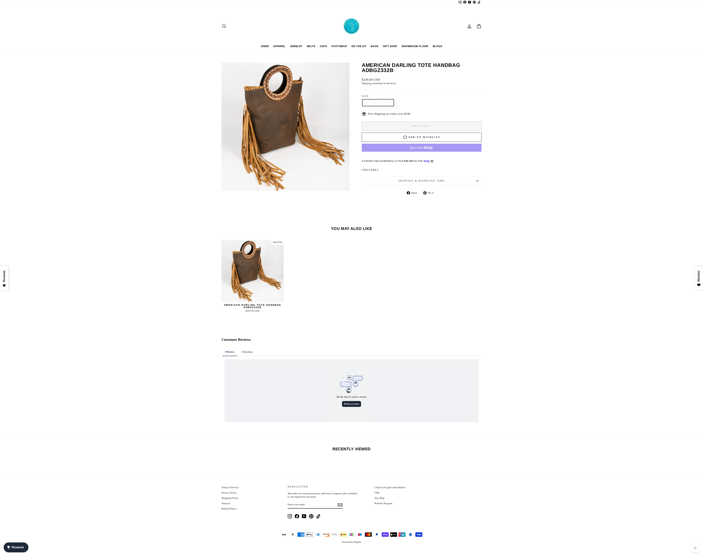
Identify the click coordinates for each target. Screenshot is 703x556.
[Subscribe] (340, 505)
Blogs (437, 46)
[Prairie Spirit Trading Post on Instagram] (290, 516)
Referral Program (383, 503)
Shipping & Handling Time (421, 181)
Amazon (226, 503)
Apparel (279, 46)
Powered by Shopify (351, 542)
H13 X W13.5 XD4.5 (378, 102)
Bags (374, 46)
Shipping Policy (230, 498)
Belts (311, 46)
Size (365, 96)
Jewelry (296, 46)
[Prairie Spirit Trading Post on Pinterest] (311, 516)
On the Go (358, 46)
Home (265, 46)
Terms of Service (230, 487)
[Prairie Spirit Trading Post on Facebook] (297, 516)
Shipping (366, 83)
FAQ (377, 493)
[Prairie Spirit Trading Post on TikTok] (318, 516)
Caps (323, 46)
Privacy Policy (229, 493)
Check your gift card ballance (390, 487)
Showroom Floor (415, 46)
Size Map (379, 498)
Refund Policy (229, 508)
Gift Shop (390, 46)
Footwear (339, 46)
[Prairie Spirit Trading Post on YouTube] (304, 516)
